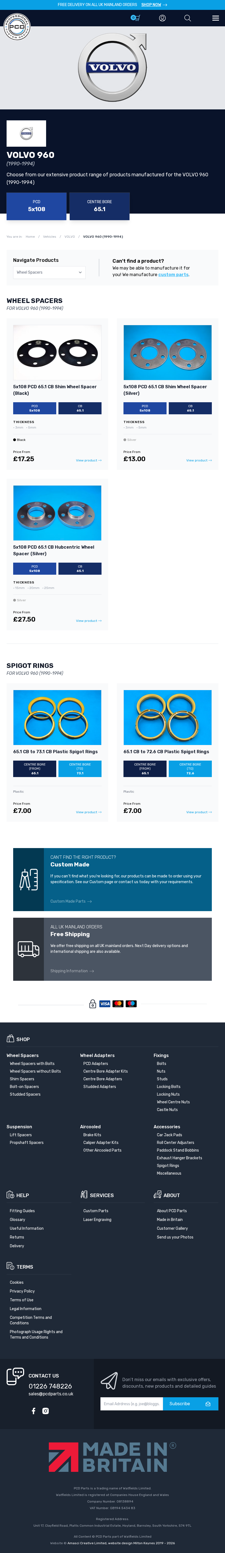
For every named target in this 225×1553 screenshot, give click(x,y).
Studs (162, 1079)
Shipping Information (69, 971)
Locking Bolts (169, 1086)
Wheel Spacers (23, 1055)
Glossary (17, 1219)
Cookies (17, 1282)
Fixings (161, 1055)
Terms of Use (21, 1300)
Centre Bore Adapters (102, 1079)
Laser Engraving (97, 1219)
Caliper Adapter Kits (101, 1142)
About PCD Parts (172, 1211)
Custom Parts (95, 1211)
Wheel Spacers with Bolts (32, 1063)
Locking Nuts (168, 1094)
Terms (24, 1267)
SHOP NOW (151, 4)
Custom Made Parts (68, 901)
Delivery (17, 1246)
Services (102, 1195)
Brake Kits (92, 1135)
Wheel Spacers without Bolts (35, 1071)
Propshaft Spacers (27, 1142)
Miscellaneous (169, 1173)
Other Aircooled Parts (102, 1150)
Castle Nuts (167, 1109)
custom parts (173, 274)
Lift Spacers (21, 1135)
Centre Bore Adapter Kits (105, 1071)
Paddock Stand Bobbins (178, 1150)
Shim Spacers (22, 1079)
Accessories (167, 1126)
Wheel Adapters (97, 1055)
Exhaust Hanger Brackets (179, 1158)
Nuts (161, 1071)
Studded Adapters (99, 1086)
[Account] (162, 18)
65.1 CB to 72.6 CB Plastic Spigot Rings (166, 751)
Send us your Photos (175, 1237)
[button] (187, 18)
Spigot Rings (168, 1165)
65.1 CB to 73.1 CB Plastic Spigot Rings (55, 751)
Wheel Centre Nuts (173, 1102)
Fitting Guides (22, 1211)
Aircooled (90, 1126)
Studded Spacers (25, 1094)
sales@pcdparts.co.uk (51, 1393)
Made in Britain (170, 1219)
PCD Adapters (95, 1063)
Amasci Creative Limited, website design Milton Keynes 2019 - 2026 (121, 1543)
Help (22, 1195)
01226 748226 (50, 1386)
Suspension (19, 1126)
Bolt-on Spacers (24, 1086)
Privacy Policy (22, 1291)
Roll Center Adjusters (175, 1142)
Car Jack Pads (169, 1135)
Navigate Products (36, 260)
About (172, 1195)
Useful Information (27, 1228)
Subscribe (180, 1403)
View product (86, 460)
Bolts (161, 1063)
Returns (17, 1237)
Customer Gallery (172, 1228)
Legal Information (25, 1309)
